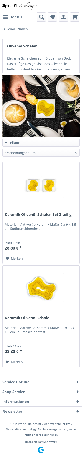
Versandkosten (16, 429)
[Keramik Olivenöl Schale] (41, 288)
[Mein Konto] (63, 17)
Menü (16, 17)
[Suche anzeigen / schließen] (41, 17)
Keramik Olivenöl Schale (27, 318)
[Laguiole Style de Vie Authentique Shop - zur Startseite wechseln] (19, 6)
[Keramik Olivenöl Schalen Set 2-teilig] (41, 185)
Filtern (14, 142)
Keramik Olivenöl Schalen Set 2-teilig (38, 214)
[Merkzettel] (52, 17)
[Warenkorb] (74, 17)
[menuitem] (12, 17)
